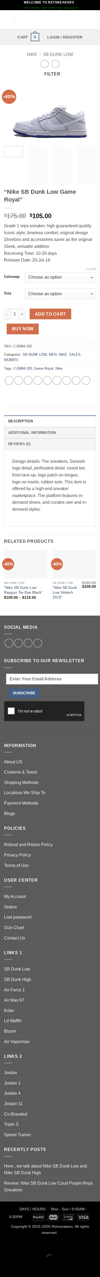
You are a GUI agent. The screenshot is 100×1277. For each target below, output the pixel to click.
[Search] (94, 19)
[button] (7, 19)
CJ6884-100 (23, 368)
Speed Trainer (17, 1134)
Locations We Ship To (24, 792)
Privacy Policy (17, 855)
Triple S (11, 1124)
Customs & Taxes (20, 772)
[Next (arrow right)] (21, 1267)
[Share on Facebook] (18, 380)
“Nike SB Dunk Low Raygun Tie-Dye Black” (23, 590)
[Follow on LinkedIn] (28, 643)
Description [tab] (20, 421)
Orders (10, 907)
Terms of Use (16, 865)
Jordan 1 (12, 1083)
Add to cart (50, 314)
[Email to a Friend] (37, 380)
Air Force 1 (14, 990)
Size (7, 293)
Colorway (11, 277)
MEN (53, 355)
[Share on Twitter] (28, 380)
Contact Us (14, 938)
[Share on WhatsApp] (9, 380)
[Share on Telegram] (86, 380)
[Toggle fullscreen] (21, 1245)
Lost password (17, 917)
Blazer (10, 1031)
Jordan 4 (12, 1093)
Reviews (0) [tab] (19, 444)
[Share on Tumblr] (76, 380)
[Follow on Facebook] (9, 643)
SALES (75, 355)
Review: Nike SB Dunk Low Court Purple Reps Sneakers (48, 1186)
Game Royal (43, 368)
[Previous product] (55, 64)
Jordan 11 (13, 1103)
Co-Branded (15, 1114)
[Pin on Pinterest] (47, 380)
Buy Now (23, 329)
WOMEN (11, 360)
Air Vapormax (17, 1041)
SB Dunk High (17, 979)
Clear (91, 269)
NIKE (32, 54)
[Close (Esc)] (52, 1245)
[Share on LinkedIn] (66, 380)
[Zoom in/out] (5, 1245)
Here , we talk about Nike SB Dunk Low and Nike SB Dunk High (45, 1169)
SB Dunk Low (17, 969)
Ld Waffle (13, 1020)
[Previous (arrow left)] (5, 1267)
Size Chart (14, 927)
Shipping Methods (21, 782)
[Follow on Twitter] (18, 643)
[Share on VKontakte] (57, 380)
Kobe (9, 1010)
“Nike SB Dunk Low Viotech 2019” (65, 592)
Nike (58, 368)
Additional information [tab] (32, 433)
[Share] (36, 1245)
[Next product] (45, 64)
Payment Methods (21, 803)
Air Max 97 (14, 1000)
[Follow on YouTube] (37, 643)
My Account (15, 896)
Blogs (9, 813)
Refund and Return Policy (28, 844)
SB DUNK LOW (58, 54)
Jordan (10, 1072)
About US (13, 762)
